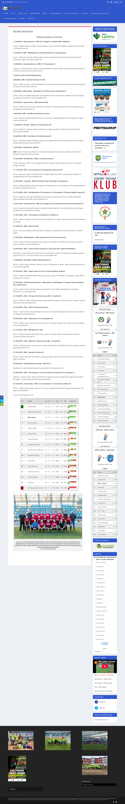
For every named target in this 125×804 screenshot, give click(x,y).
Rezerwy (45, 13)
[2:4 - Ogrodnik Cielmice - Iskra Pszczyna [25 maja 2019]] (75, 422)
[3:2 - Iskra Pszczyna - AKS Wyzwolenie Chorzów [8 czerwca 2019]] (70, 422)
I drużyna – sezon (22, 13)
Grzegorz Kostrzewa (102, 611)
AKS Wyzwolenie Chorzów (36, 488)
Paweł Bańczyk (100, 595)
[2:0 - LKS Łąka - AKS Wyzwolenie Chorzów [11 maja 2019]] (69, 483)
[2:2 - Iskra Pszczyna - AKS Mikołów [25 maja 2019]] (74, 406)
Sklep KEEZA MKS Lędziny (10, 18)
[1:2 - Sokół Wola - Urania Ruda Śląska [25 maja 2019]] (74, 444)
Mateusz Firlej (100, 639)
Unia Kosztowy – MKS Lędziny (103, 691)
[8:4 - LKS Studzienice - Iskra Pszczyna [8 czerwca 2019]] (72, 422)
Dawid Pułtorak (100, 619)
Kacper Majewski (101, 587)
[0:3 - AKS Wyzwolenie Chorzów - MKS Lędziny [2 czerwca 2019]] (74, 416)
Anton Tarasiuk (100, 635)
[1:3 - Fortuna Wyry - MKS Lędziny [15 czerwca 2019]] (70, 416)
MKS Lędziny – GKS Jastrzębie (103, 683)
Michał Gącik (100, 603)
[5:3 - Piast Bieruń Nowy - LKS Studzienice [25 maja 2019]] (74, 465)
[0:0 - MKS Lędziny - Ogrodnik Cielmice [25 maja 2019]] (75, 416)
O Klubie (6, 13)
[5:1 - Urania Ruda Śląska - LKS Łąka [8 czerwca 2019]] (72, 444)
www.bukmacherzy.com (102, 719)
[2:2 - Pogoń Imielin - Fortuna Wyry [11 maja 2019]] (69, 429)
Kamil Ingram (100, 578)
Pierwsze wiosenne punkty (21, 2)
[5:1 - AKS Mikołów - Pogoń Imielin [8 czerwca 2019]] (72, 406)
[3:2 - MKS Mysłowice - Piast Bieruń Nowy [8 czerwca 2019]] (72, 471)
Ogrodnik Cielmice (33, 455)
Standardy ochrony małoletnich (99, 13)
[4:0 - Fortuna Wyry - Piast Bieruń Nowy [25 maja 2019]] (75, 433)
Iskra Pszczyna (32, 423)
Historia (13, 13)
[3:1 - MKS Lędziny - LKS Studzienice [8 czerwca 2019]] (72, 416)
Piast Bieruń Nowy (33, 472)
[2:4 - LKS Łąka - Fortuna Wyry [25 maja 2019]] (74, 433)
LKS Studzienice (33, 466)
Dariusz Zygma (100, 570)
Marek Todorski (100, 627)
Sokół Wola (31, 461)
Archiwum (98, 651)
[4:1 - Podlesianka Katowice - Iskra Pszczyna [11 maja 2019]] (69, 412)
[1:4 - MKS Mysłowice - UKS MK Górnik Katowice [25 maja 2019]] (75, 449)
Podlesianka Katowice (34, 412)
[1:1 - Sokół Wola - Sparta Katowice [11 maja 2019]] (69, 440)
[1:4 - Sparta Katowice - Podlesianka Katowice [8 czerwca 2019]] (72, 411)
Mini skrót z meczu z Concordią (104, 675)
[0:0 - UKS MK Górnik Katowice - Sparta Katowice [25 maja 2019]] (74, 438)
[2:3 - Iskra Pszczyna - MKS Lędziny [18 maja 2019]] (69, 418)
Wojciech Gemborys (102, 607)
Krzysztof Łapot (100, 574)
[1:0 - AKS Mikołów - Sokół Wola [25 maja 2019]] (75, 406)
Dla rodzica (84, 13)
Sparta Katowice (33, 439)
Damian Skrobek (101, 631)
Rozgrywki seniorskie (55, 13)
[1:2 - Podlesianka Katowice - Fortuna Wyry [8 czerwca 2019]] (70, 411)
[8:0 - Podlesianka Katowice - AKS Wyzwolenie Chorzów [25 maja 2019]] (74, 411)
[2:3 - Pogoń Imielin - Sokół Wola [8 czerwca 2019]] (70, 427)
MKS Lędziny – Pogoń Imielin (103, 679)
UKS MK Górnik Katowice (35, 450)
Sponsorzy (22, 18)
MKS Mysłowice (32, 477)
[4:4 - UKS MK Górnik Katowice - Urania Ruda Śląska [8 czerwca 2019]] (70, 444)
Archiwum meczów (35, 13)
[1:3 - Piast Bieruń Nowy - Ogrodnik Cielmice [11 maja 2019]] (69, 456)
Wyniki (105, 648)
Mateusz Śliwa (100, 591)
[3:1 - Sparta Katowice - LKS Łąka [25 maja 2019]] (75, 438)
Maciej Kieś (99, 599)
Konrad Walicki (100, 623)
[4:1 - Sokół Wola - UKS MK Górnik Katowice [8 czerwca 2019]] (72, 449)
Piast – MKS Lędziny (100, 687)
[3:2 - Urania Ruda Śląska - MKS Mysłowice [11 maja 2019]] (69, 445)
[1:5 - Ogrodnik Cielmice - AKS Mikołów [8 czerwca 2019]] (70, 406)
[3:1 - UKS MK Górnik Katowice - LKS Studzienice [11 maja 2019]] (69, 450)
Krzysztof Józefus (101, 582)
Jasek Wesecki (100, 566)
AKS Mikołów (32, 407)
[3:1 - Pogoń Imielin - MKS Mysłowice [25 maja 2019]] (74, 427)
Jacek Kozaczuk (100, 615)
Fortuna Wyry (32, 434)
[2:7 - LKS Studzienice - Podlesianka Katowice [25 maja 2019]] (75, 411)
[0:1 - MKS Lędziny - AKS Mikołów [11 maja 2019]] (69, 407)
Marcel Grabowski (101, 562)
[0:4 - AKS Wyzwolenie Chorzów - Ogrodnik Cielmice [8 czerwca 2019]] (72, 454)
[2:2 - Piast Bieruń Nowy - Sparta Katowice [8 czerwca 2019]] (70, 438)
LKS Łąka (30, 482)
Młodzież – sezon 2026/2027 (71, 13)
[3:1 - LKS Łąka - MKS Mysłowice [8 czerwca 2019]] (70, 476)
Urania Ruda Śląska (34, 444)
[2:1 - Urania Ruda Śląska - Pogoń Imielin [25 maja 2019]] (75, 427)
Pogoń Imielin (32, 428)
